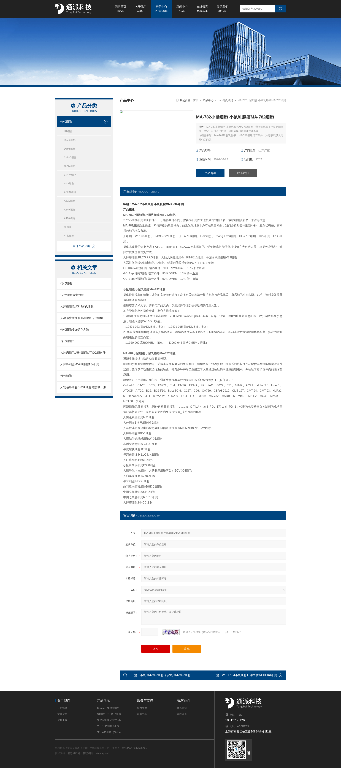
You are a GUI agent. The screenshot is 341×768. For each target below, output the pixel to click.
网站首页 (120, 8)
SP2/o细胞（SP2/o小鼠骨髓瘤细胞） (110, 720)
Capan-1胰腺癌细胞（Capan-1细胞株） (110, 708)
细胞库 (67, 227)
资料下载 (62, 720)
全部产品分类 (81, 246)
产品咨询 (210, 173)
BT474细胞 (70, 174)
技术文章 (142, 708)
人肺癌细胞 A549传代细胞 (76, 306)
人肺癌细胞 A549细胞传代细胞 (79, 364)
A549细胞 (69, 209)
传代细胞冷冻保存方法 (74, 329)
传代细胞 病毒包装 (72, 294)
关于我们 (141, 8)
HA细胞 (68, 131)
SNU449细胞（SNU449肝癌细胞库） (110, 732)
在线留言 (202, 8)
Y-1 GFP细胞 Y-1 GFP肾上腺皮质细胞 (110, 726)
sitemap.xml (102, 753)
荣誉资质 (62, 714)
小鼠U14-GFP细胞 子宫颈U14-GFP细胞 (165, 675)
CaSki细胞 (69, 166)
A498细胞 (69, 218)
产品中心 (161, 8)
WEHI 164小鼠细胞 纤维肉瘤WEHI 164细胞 (249, 675)
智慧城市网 (73, 753)
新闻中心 (182, 8)
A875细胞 (69, 200)
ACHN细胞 (70, 192)
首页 (195, 100)
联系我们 (222, 8)
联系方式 (182, 708)
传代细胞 (66, 121)
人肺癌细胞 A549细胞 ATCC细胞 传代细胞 (85, 352)
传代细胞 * (67, 341)
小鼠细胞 (69, 235)
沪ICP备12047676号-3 (134, 748)
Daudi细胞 (69, 140)
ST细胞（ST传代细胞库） (110, 714)
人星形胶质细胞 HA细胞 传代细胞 (81, 318)
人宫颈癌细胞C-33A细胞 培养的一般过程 (85, 387)
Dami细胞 (69, 148)
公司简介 (62, 708)
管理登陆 (88, 753)
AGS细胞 (69, 183)
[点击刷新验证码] (171, 632)
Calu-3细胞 (70, 157)
